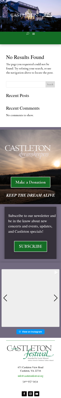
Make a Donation (30, 182)
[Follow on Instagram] (30, 393)
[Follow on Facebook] (24, 393)
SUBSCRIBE (30, 246)
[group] (30, 298)
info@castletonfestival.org (30, 375)
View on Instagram (32, 331)
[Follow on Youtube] (36, 393)
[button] (30, 324)
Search (50, 84)
